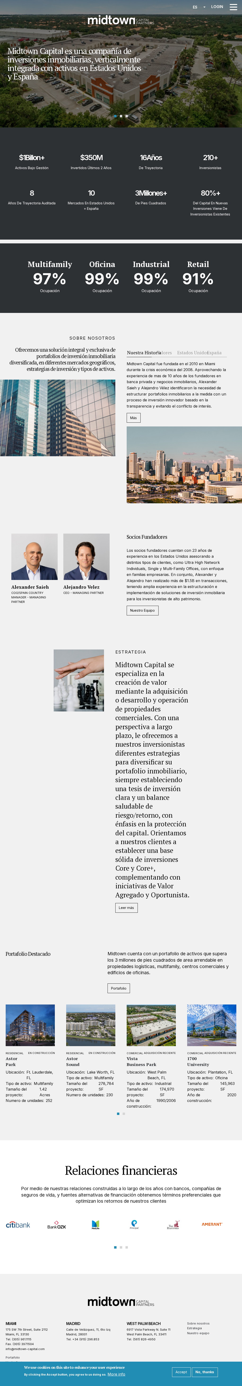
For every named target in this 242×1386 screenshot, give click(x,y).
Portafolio (118, 988)
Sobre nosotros (198, 1323)
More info (116, 1374)
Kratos (194, 1058)
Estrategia (194, 1328)
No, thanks (204, 1372)
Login (217, 6)
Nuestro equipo (198, 1333)
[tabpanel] (184, 432)
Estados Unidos (192, 352)
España (214, 352)
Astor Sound (12, 1061)
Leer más (126, 908)
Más (133, 418)
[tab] (139, 353)
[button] (115, 116)
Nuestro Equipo (142, 610)
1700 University (138, 1061)
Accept (181, 1372)
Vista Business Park (81, 1061)
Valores (164, 352)
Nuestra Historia (144, 352)
